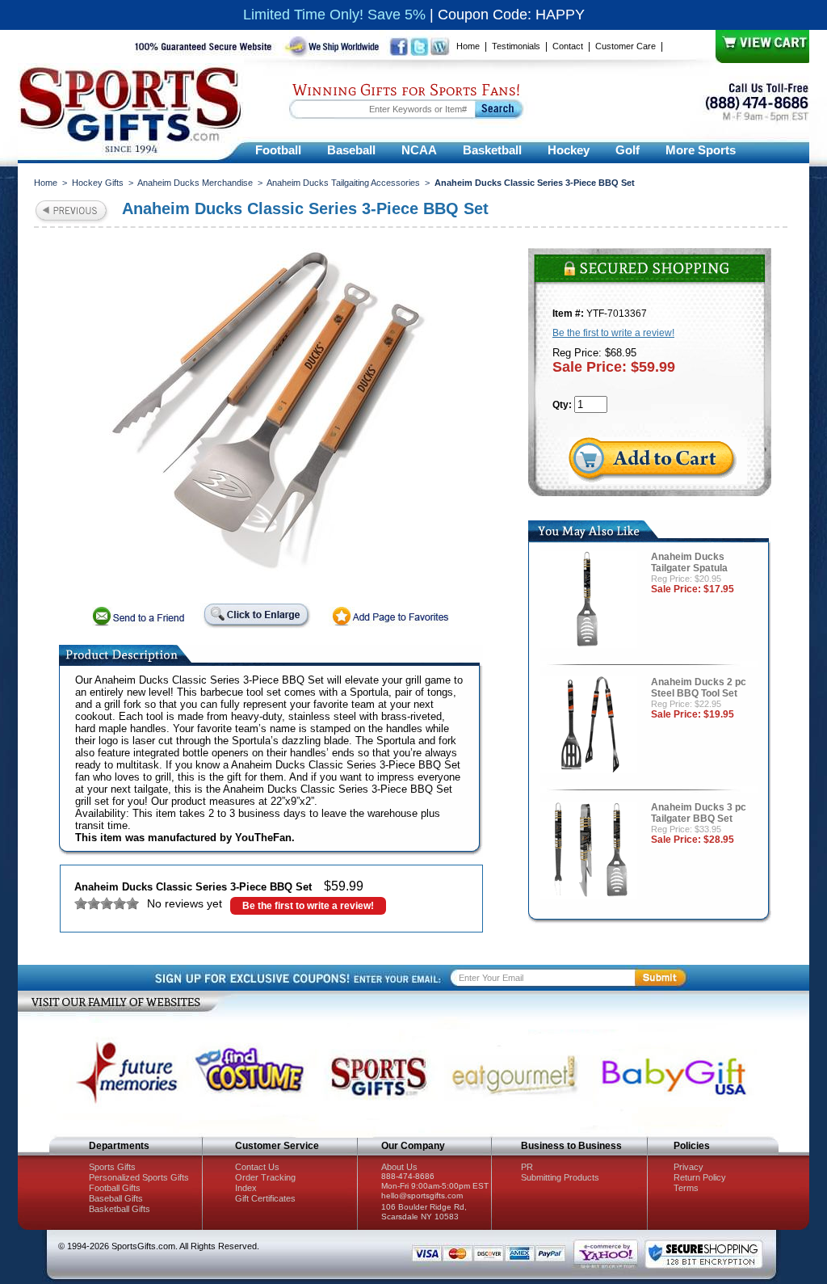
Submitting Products (560, 1177)
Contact (567, 46)
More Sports (700, 150)
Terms (686, 1188)
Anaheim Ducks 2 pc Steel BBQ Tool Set (698, 687)
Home (468, 46)
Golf (627, 150)
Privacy (688, 1167)
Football (278, 150)
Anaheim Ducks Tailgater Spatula (689, 562)
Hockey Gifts (98, 182)
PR (527, 1167)
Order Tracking (265, 1177)
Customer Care (625, 46)
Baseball (351, 150)
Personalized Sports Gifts (139, 1177)
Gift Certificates (265, 1198)
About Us (399, 1167)
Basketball (492, 150)
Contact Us (257, 1167)
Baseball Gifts (116, 1198)
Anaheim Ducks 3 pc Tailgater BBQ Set (698, 813)
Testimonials (516, 46)
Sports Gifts (112, 1167)
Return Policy (700, 1177)
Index (246, 1188)
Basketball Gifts (119, 1209)
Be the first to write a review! (308, 905)
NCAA (419, 150)
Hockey (569, 150)
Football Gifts (115, 1188)
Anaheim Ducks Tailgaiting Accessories (343, 182)
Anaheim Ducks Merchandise (195, 182)
